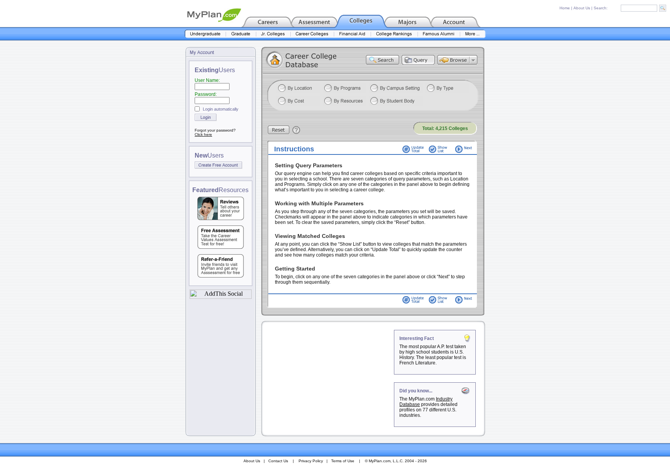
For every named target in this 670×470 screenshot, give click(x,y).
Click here (203, 134)
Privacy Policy (311, 461)
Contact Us (278, 461)
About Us (581, 8)
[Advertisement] (328, 378)
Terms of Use (342, 461)
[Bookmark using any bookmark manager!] (221, 296)
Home (564, 8)
